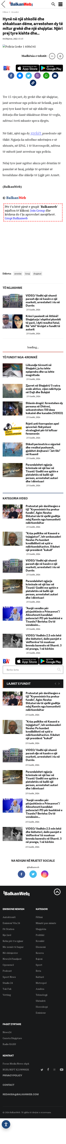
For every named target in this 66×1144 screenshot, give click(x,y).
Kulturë (40, 977)
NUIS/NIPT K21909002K (16, 1069)
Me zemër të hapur (13, 947)
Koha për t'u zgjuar (13, 941)
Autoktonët (9, 917)
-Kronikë (15, 12)
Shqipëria (41, 929)
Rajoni (39, 958)
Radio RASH (9, 1044)
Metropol (41, 983)
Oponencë (8, 964)
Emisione (41, 1012)
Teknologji (41, 994)
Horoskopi (42, 1006)
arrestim (17, 273)
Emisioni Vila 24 (11, 923)
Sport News (9, 977)
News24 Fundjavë (12, 958)
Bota (38, 970)
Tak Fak (7, 988)
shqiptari (37, 273)
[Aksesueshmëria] (6, 1124)
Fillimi (5, 12)
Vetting (7, 994)
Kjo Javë (7, 935)
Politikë (40, 935)
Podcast (7, 970)
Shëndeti (40, 1000)
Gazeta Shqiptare (12, 1038)
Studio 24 (8, 983)
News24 (7, 1032)
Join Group (37, 210)
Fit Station (8, 929)
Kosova (40, 953)
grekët (36, 133)
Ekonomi (41, 947)
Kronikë (40, 941)
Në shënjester (10, 953)
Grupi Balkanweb (16, 218)
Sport (39, 964)
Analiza (40, 988)
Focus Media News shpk (16, 1063)
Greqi (27, 273)
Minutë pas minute (46, 923)
